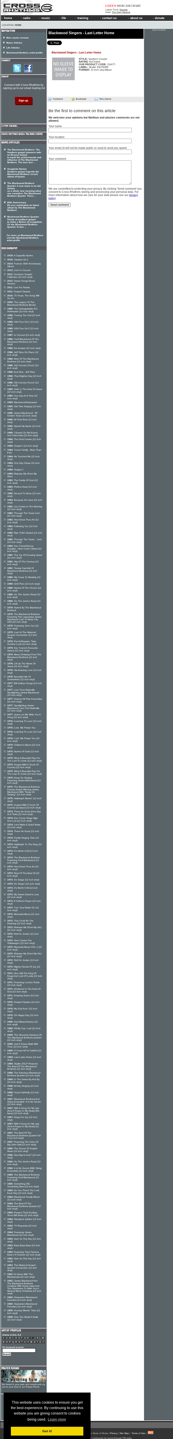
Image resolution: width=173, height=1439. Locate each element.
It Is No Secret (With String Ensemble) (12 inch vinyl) (24, 1169)
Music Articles (14, 42)
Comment (58, 99)
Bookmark (81, 99)
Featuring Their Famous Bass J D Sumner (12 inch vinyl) (23, 1253)
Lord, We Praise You (21, 727)
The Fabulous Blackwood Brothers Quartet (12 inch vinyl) (24, 1074)
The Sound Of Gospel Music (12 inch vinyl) (22, 1149)
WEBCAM (123, 5)
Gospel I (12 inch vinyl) (22, 446)
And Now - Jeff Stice (21, 372)
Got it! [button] (47, 1431)
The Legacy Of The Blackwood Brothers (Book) (21, 303)
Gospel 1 (15, 469)
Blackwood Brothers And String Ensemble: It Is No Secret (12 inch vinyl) (24, 1101)
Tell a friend (105, 99)
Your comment (57, 158)
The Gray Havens (121, 12)
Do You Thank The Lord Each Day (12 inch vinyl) (23, 1191)
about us (136, 18)
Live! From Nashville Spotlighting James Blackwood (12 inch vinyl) (23, 692)
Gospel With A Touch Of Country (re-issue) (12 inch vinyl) (24, 806)
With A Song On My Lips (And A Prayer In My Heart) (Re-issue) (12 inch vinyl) (23, 1111)
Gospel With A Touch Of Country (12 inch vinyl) (23, 766)
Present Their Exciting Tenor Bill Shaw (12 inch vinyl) (22, 1213)
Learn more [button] (57, 1419)
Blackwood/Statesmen (22, 402)
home (8, 18)
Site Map (124, 1433)
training (82, 18)
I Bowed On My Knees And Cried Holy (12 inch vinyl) (22, 434)
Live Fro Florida (18, 287)
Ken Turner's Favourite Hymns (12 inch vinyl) (22, 649)
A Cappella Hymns (20, 255)
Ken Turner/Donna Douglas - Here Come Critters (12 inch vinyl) (24, 548)
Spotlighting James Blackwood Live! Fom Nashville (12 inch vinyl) (23, 708)
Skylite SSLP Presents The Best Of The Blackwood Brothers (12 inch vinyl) (22, 1066)
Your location (56, 137)
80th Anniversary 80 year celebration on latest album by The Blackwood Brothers (23, 206)
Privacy (114, 1433)
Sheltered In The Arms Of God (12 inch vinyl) (24, 990)
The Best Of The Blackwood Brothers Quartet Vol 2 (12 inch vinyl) (24, 1135)
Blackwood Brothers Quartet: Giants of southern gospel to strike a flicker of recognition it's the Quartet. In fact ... (24, 221)
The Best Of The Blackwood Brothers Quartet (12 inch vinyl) (24, 1206)
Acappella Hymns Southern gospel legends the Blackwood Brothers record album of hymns (23, 173)
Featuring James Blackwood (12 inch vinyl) (20, 1233)
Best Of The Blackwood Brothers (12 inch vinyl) (23, 360)
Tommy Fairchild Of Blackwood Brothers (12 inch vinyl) (22, 571)
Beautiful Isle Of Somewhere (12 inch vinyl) (21, 678)
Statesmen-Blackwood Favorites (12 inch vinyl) (22, 1298)
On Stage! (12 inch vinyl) (23, 884)
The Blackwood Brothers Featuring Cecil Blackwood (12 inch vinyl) (23, 860)
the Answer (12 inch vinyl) (24, 348)
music (45, 18)
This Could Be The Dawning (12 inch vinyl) (20, 922)
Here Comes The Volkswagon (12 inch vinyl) (21, 941)
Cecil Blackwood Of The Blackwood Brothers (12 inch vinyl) (23, 342)
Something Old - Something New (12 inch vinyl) (23, 1185)
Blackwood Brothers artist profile (24, 52)
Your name (55, 126)
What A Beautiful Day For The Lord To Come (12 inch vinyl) (24, 759)
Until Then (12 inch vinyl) (23, 584)
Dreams (123, 9)
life (64, 18)
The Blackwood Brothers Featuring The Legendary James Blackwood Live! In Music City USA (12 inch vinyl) (24, 618)
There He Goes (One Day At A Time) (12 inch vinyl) (24, 812)
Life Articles (13, 47)
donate (159, 18)
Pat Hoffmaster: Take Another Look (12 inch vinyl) (21, 642)
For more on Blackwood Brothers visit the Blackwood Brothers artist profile (25, 238)
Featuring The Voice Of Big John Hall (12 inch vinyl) (22, 1143)
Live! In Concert (19, 270)
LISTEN (110, 5)
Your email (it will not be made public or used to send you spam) (87, 148)
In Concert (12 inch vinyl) (23, 335)
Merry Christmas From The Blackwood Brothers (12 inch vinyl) (24, 657)
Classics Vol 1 (17, 259)
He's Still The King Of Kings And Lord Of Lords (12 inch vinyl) (24, 976)
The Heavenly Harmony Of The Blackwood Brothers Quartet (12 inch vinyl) (24, 1037)
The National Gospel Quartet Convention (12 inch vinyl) (22, 1268)
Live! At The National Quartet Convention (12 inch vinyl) (22, 635)
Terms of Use (138, 1433)
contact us (109, 18)
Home (18, 25)
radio (26, 18)
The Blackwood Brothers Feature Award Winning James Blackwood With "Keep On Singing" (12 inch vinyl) (23, 791)
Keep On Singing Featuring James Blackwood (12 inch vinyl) (24, 780)
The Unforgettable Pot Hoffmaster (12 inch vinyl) (22, 310)
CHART (136, 5)
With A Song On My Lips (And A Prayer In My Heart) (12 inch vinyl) (23, 1126)
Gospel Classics (18, 291)
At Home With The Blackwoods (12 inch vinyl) (21, 1275)
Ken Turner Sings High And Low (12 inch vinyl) (22, 819)
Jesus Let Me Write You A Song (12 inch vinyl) (24, 715)
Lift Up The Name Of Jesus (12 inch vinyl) (21, 665)
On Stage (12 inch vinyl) (23, 879)
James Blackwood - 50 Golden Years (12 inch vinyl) (22, 414)
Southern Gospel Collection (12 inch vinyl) (19, 275)
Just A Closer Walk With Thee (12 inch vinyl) (22, 1045)
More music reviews (17, 37)
